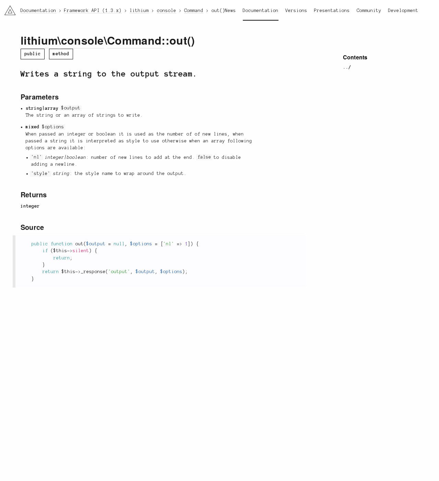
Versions (296, 10)
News (230, 10)
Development (403, 10)
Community (369, 10)
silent (81, 250)
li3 (7, 8)
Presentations (332, 10)
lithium (39, 40)
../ (347, 67)
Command (134, 40)
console (82, 40)
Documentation (260, 10)
